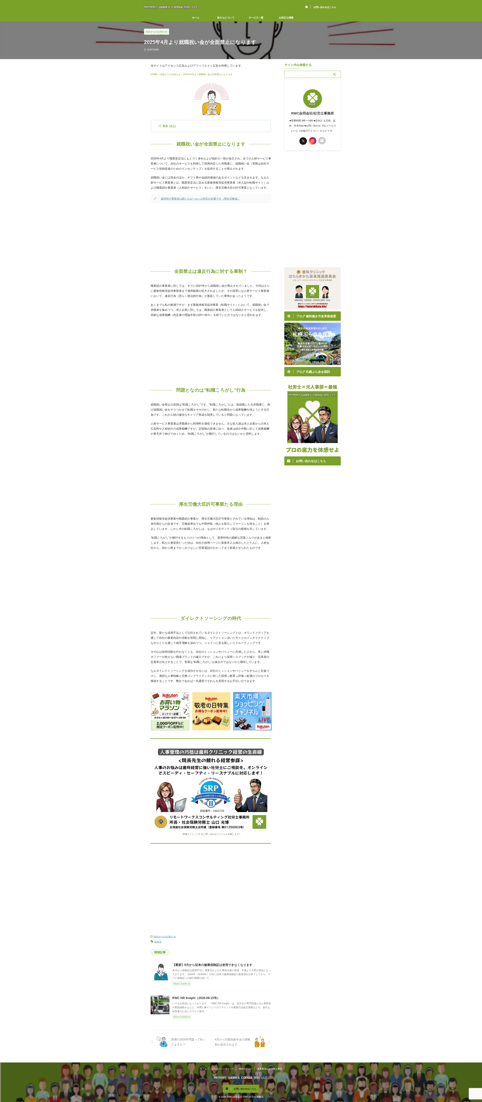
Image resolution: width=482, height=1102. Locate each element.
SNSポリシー (245, 1068)
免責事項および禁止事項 (269, 1068)
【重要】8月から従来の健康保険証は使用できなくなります (212, 964)
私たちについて (225, 17)
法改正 (158, 941)
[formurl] (322, 140)
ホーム (195, 17)
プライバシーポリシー (222, 1068)
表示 (172, 126)
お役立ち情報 (286, 17)
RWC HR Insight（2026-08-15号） (196, 998)
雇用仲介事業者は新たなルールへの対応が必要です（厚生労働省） (200, 198)
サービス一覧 (256, 17)
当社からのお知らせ (165, 936)
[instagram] (312, 141)
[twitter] (303, 141)
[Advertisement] (211, 233)
